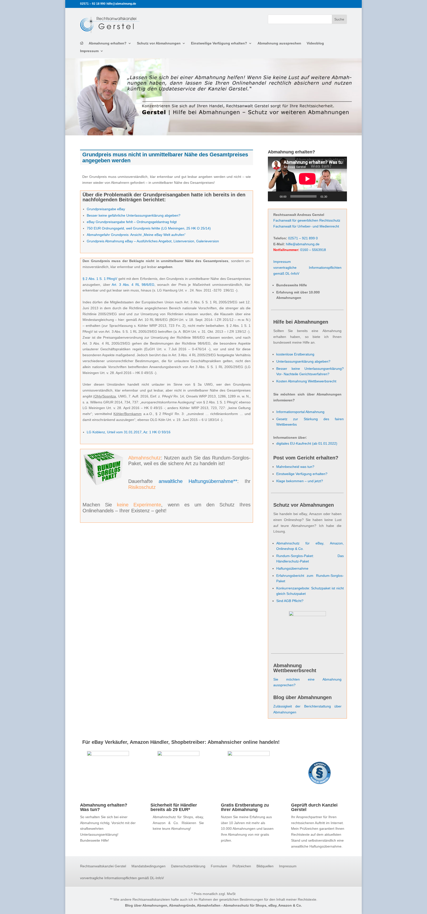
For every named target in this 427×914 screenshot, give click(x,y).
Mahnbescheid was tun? (295, 467)
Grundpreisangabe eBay (106, 209)
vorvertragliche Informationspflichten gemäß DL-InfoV (122, 878)
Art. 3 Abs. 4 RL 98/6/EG (133, 285)
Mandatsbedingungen (148, 866)
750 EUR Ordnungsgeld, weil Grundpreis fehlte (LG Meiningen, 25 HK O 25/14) (149, 228)
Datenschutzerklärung (188, 866)
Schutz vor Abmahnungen (159, 43)
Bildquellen (265, 866)
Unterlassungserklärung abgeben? (303, 361)
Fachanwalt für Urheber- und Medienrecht (306, 226)
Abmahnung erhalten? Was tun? (103, 807)
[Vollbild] (340, 196)
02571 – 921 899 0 (303, 238)
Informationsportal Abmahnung (300, 412)
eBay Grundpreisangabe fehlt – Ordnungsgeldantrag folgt (132, 222)
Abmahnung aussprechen (279, 43)
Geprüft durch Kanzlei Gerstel (314, 807)
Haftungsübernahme (292, 568)
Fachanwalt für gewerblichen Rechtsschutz (306, 220)
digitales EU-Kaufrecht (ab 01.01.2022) (306, 443)
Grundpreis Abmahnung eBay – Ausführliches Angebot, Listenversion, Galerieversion (153, 241)
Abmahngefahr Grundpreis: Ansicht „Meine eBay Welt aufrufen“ (136, 235)
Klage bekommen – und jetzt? (299, 481)
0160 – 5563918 (313, 250)
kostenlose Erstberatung (295, 354)
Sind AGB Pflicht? (289, 601)
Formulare (219, 866)
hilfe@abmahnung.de (303, 244)
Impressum (89, 51)
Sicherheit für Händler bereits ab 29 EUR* (173, 807)
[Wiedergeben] (274, 196)
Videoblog (315, 43)
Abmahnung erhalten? (108, 43)
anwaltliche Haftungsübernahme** (198, 481)
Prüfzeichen (242, 866)
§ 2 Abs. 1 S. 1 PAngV (100, 279)
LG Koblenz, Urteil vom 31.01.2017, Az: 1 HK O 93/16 (129, 432)
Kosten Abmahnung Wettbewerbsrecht (306, 381)
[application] (307, 179)
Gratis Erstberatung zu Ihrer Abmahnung (245, 807)
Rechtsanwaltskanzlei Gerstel (103, 866)
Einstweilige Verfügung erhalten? (219, 43)
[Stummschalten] (332, 196)
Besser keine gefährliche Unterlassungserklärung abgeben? (133, 215)
